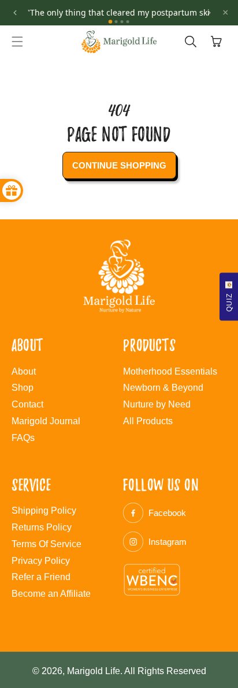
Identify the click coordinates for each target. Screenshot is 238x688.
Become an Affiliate (51, 594)
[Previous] (15, 13)
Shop (23, 387)
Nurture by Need (157, 404)
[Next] (209, 13)
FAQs (23, 438)
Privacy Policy (41, 561)
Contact (27, 404)
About (24, 371)
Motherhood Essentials (170, 371)
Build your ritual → (197, 19)
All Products (148, 421)
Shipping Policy (44, 510)
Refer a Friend (41, 577)
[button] (17, 41)
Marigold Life (93, 671)
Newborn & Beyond (163, 387)
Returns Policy (42, 527)
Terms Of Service (46, 544)
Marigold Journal (46, 421)
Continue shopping (119, 165)
